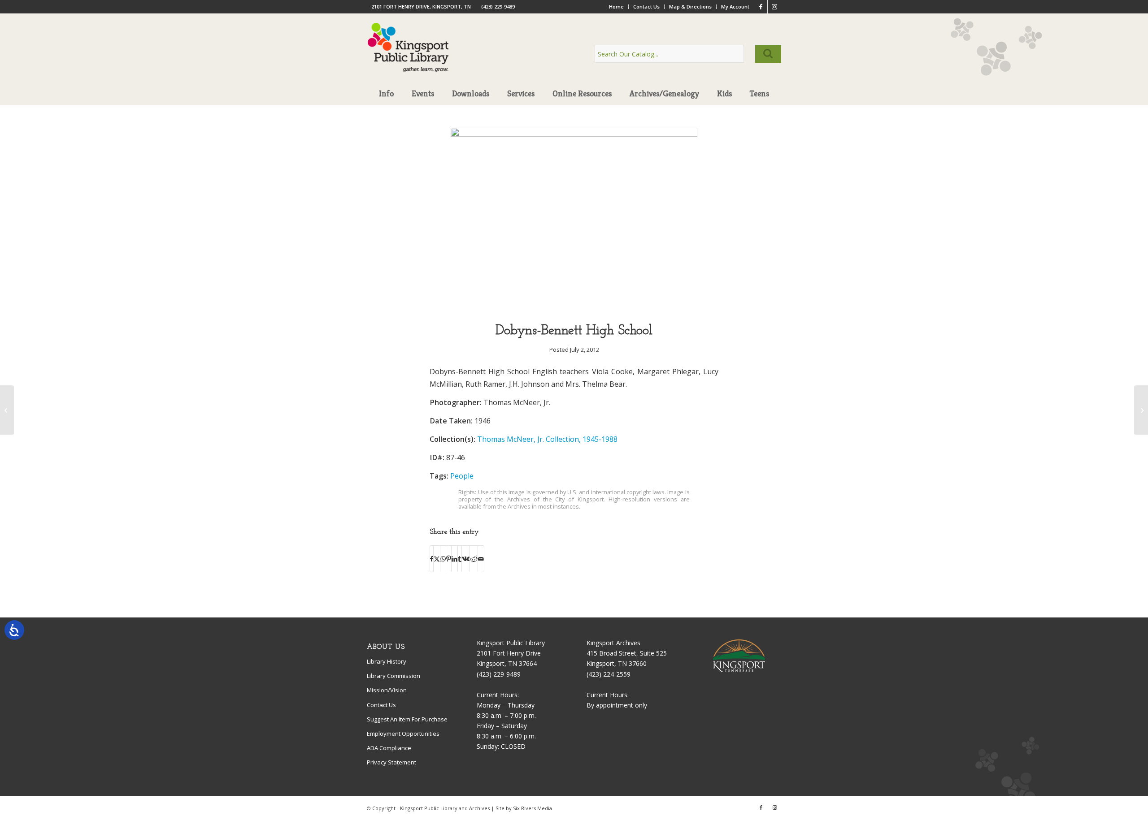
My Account (735, 6)
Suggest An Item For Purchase (407, 719)
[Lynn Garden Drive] (7, 410)
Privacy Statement (391, 762)
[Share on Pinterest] (448, 559)
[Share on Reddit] (474, 559)
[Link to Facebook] (760, 6)
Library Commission (393, 676)
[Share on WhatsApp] (443, 559)
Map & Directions (690, 6)
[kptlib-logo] (408, 56)
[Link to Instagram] (774, 6)
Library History (386, 661)
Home (616, 6)
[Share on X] (437, 559)
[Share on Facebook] (431, 559)
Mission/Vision (387, 690)
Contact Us (646, 6)
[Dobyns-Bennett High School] (574, 134)
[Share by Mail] (481, 559)
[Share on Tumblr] (459, 559)
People (462, 476)
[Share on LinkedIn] (454, 559)
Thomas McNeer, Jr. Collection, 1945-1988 (547, 439)
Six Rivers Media (532, 808)
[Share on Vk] (466, 559)
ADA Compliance (389, 748)
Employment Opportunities (403, 733)
